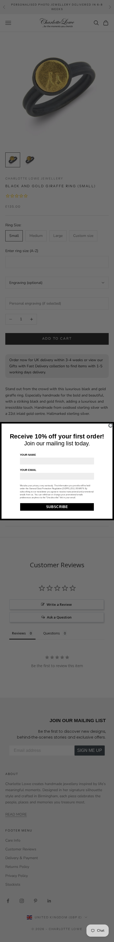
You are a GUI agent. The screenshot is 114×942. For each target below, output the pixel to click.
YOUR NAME (28, 454)
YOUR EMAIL (28, 469)
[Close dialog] (110, 425)
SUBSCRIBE (57, 507)
